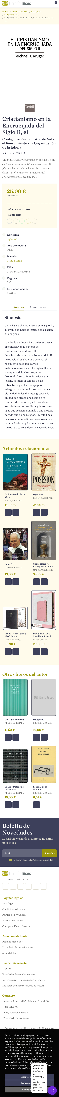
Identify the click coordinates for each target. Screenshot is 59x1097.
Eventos (6, 968)
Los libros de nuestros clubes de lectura (23, 985)
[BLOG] (28, 886)
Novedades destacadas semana (18, 974)
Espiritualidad (20, 11)
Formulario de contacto (15, 1018)
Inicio (5, 11)
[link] (15, 512)
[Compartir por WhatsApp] (22, 221)
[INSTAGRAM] (13, 886)
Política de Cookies (12, 920)
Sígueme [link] (12, 239)
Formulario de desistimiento (17, 947)
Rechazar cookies (29, 1083)
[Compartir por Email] (28, 221)
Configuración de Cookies (16, 926)
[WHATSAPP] (43, 886)
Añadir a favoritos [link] (19, 209)
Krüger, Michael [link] (15, 153)
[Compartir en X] (15, 221)
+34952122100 (10, 1006)
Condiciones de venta (13, 909)
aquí (31, 1068)
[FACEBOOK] (5, 886)
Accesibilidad (9, 953)
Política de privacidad (14, 914)
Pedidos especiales (12, 941)
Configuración (29, 1089)
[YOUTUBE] (36, 886)
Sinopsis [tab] (18, 307)
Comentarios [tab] (38, 307)
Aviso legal (7, 903)
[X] (20, 886)
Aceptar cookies (29, 1077)
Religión (36, 11)
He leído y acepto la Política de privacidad (33, 860)
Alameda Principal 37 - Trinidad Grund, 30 (26, 1001)
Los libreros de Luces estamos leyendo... (23, 979)
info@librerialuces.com (15, 1012)
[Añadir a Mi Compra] (8, 512)
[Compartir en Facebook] (9, 221)
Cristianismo (11, 14)
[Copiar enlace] (34, 221)
